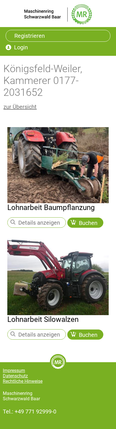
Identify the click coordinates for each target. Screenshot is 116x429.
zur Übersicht (20, 106)
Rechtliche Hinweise (23, 381)
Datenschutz (15, 376)
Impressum (14, 370)
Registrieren (29, 35)
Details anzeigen (39, 222)
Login (21, 47)
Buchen (88, 222)
